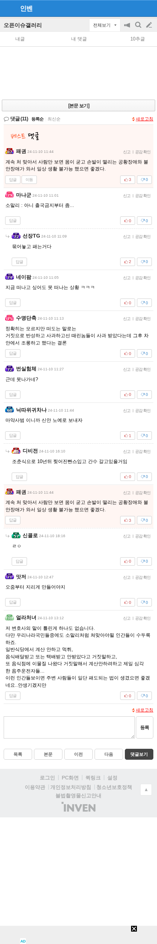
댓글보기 (139, 754)
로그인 (47, 778)
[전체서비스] (148, 8)
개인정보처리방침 (70, 787)
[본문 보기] (78, 105)
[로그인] (135, 8)
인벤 (26, 8)
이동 (29, 179)
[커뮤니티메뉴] (7, 8)
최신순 (54, 119)
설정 (112, 778)
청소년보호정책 (114, 787)
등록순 (37, 119)
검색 (138, 28)
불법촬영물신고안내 (78, 795)
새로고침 (144, 119)
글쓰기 (149, 25)
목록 (18, 754)
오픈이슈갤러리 (23, 25)
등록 (144, 727)
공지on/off (127, 28)
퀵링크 (93, 778)
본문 (48, 754)
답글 (12, 179)
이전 (78, 754)
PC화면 (70, 778)
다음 (108, 754)
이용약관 (35, 787)
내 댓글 (79, 39)
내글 (20, 39)
